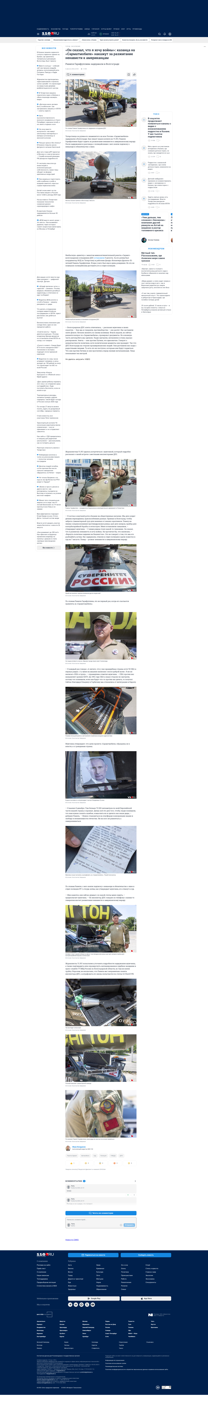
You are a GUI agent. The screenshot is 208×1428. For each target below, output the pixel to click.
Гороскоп (95, 29)
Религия (124, 1286)
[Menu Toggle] (38, 34)
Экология (149, 1275)
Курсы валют (106, 29)
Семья (123, 1289)
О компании (41, 1272)
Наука (98, 1282)
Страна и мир (151, 1272)
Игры (129, 29)
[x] (87, 1304)
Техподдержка (42, 1279)
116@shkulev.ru (60, 1370)
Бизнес (71, 1268)
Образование (101, 1289)
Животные (72, 1286)
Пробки (116, 29)
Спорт (148, 1265)
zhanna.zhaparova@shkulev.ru (46, 1380)
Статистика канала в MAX (47, 1286)
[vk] (76, 1304)
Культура (99, 1272)
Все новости (49, 48)
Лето (98, 1275)
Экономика (150, 1279)
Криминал (100, 1268)
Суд (95, 1155)
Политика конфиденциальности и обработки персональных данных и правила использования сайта (136, 1369)
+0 (128, 1195)
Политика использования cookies (115, 1363)
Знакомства (56, 29)
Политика (125, 1272)
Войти (73, 1226)
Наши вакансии (43, 1275)
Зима (98, 1265)
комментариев (77, 74)
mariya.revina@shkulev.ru (44, 1383)
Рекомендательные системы (114, 1366)
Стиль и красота (152, 1268)
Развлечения (126, 1282)
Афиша (87, 29)
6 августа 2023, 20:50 (72, 69)
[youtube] (93, 1304)
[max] (81, 1304)
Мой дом (99, 1279)
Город (70, 1275)
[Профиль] (169, 34)
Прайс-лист (41, 1268)
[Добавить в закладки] (129, 74)
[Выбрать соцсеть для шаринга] (134, 74)
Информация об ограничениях (114, 1360)
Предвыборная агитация (46, 1282)
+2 (128, 1208)
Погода (65, 29)
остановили (99, 258)
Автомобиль (85, 1155)
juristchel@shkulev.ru (86, 1372)
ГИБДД (113, 1155)
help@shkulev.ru (51, 1373)
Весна (70, 1272)
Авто (70, 1265)
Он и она (124, 1265)
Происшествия (127, 1275)
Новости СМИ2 (72, 1240)
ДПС (121, 1155)
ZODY (123, 29)
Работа (123, 1279)
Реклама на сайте (43, 1265)
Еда (69, 1282)
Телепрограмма (76, 29)
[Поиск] (159, 34)
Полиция (103, 1155)
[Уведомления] (164, 34)
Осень (123, 1268)
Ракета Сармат (72, 1155)
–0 (134, 1195)
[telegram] (70, 1304)
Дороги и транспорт (75, 1279)
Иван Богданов (79, 1147)
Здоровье (72, 1289)
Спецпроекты (151, 1282)
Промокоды (137, 29)
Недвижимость (43, 29)
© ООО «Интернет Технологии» (71, 1387)
